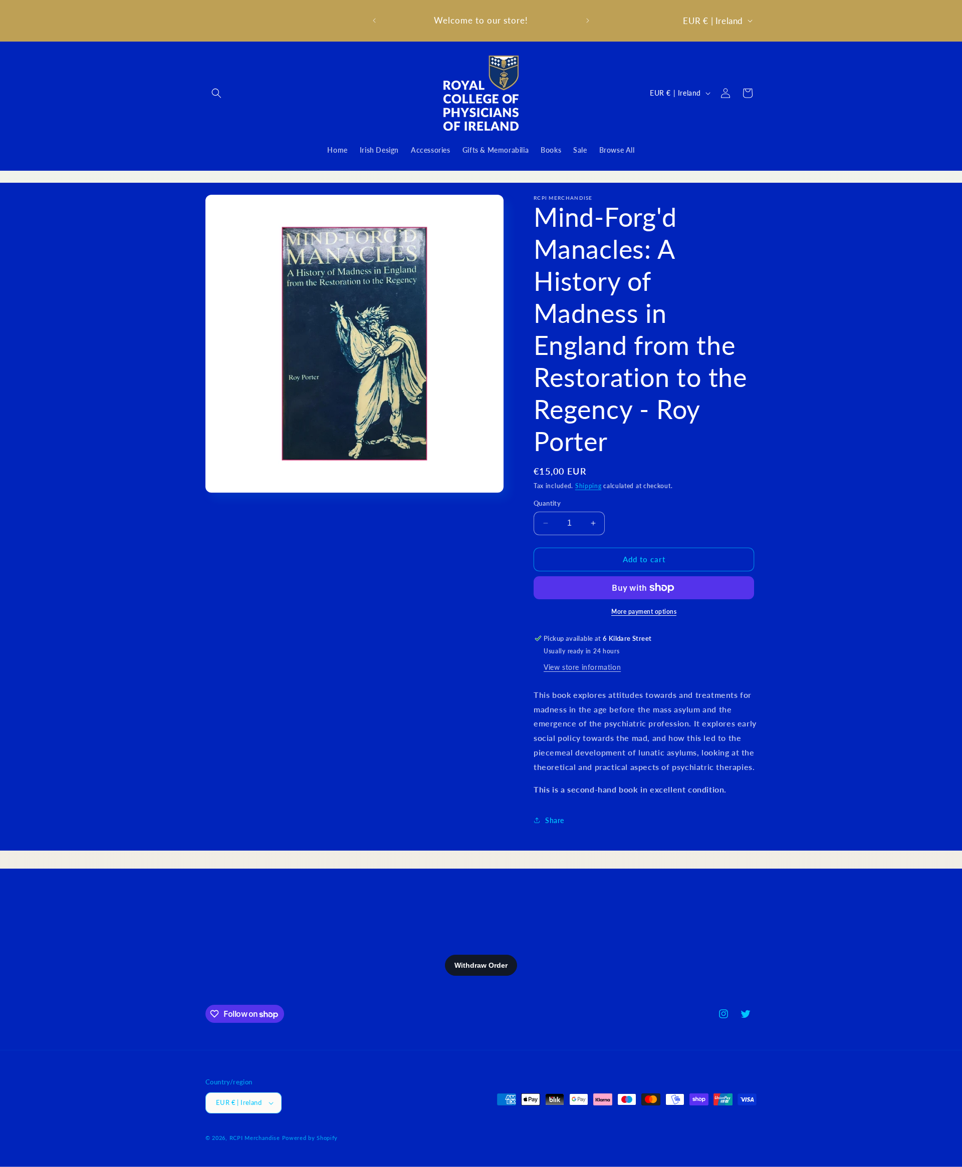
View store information (582, 667)
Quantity (547, 503)
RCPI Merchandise (254, 1137)
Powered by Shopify (310, 1137)
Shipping (588, 486)
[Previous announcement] (374, 20)
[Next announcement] (588, 20)
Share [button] (554, 820)
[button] (216, 93)
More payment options (643, 611)
